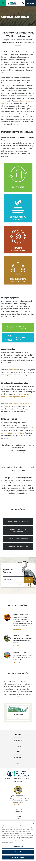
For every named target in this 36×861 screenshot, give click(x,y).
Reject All (18, 852)
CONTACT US (18, 740)
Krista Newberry (12, 370)
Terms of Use (18, 809)
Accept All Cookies (18, 857)
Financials (19, 818)
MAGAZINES (18, 746)
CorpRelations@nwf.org (18, 453)
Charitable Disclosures (19, 814)
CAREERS (18, 763)
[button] (28, 579)
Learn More (17, 629)
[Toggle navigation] (3, 3)
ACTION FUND (18, 757)
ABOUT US (18, 734)
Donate (30, 3)
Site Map (19, 816)
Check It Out (17, 663)
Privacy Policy (18, 811)
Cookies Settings (18, 846)
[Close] (34, 823)
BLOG (18, 751)
